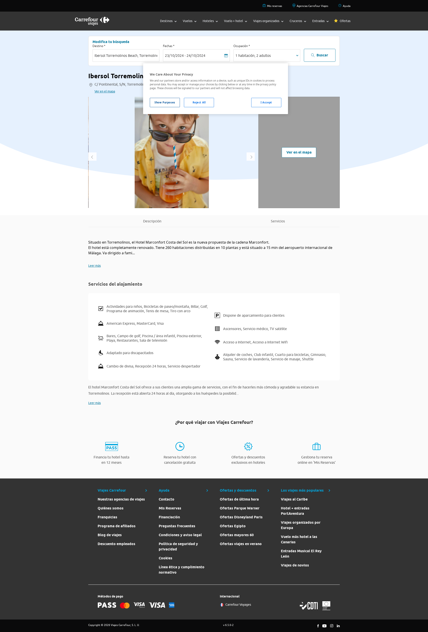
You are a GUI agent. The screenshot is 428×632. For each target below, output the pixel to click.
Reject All (199, 102)
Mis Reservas (170, 508)
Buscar (322, 55)
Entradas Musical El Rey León (301, 553)
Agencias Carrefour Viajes (312, 6)
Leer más (94, 265)
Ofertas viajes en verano (241, 544)
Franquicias (107, 517)
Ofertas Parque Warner (239, 508)
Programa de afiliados (117, 526)
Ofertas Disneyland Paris (241, 517)
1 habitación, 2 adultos (253, 55)
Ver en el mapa (105, 91)
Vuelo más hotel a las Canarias (299, 539)
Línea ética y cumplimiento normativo (181, 570)
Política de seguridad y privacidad (178, 546)
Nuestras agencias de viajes (121, 499)
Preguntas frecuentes (177, 526)
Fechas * (169, 46)
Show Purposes (164, 102)
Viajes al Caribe (294, 499)
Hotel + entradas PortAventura (295, 511)
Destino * (99, 46)
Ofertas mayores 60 (237, 535)
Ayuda (346, 6)
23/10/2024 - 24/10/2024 (185, 55)
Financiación (169, 517)
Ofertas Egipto (233, 526)
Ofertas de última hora (239, 499)
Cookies (165, 558)
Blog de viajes (110, 535)
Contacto (166, 499)
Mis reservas (274, 6)
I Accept (266, 102)
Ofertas (345, 21)
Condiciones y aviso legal (180, 535)
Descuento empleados (116, 544)
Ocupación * (241, 46)
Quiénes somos (110, 508)
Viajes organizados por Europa (301, 525)
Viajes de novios (295, 565)
